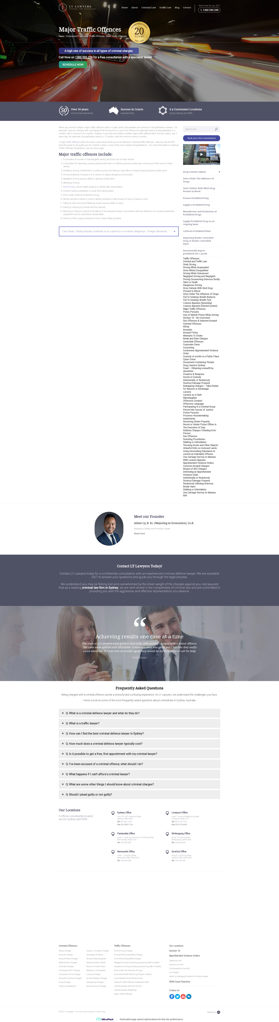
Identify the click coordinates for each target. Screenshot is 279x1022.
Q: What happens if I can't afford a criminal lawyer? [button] (98, 774)
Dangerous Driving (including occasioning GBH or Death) (137, 966)
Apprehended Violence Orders (184, 955)
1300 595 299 (210, 10)
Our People (174, 972)
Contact (187, 7)
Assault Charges (66, 955)
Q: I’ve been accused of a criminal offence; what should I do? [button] (104, 764)
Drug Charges (65, 982)
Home (125, 7)
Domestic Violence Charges (70, 978)
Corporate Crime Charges (70, 974)
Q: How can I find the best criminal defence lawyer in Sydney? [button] (105, 733)
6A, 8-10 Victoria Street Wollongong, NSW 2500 (181, 838)
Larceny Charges (93, 974)
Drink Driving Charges (123, 951)
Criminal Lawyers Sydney (84, 1012)
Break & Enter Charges (68, 962)
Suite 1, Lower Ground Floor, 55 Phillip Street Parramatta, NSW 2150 (135, 838)
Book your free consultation (202, 138)
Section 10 (174, 950)
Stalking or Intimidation (96, 970)
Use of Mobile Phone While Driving (128, 978)
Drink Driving (69, 187)
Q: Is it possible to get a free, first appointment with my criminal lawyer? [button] (111, 754)
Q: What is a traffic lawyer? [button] (82, 723)
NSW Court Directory (179, 981)
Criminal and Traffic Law (77, 36)
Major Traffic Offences (123, 994)
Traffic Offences (122, 945)
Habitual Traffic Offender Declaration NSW (131, 982)
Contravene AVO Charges (69, 970)
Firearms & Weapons (67, 986)
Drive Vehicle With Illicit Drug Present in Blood (132, 974)
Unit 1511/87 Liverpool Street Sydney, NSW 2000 (129, 817)
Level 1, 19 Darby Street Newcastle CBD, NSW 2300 (128, 856)
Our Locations (176, 945)
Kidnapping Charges (95, 982)
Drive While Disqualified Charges (127, 958)
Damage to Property (94, 955)
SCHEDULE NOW (72, 64)
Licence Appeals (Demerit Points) (128, 986)
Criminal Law (148, 7)
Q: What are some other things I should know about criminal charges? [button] (110, 784)
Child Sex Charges (66, 966)
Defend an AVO (175, 961)
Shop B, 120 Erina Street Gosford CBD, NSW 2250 (182, 856)
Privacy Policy (100, 1012)
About (134, 7)
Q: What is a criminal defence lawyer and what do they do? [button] (103, 713)
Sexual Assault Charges (96, 986)
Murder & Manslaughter (96, 958)
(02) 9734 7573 (180, 822)
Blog (177, 7)
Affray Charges (65, 951)
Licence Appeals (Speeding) (125, 990)
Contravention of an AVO (179, 968)
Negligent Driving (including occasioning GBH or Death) (137, 962)
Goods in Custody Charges (97, 951)
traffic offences (73, 142)
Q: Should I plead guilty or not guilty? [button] (89, 794)
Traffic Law (165, 7)
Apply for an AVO (176, 964)
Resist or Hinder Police (95, 966)
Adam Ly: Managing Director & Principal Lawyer (188, 976)
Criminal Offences (68, 945)
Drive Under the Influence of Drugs (128, 970)
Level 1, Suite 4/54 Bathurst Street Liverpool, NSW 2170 (185, 817)
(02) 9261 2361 (126, 822)
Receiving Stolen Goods (96, 962)
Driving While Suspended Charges (128, 955)
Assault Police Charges (68, 958)
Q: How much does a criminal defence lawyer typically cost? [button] (104, 743)
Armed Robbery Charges (96, 978)
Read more (139, 533)
